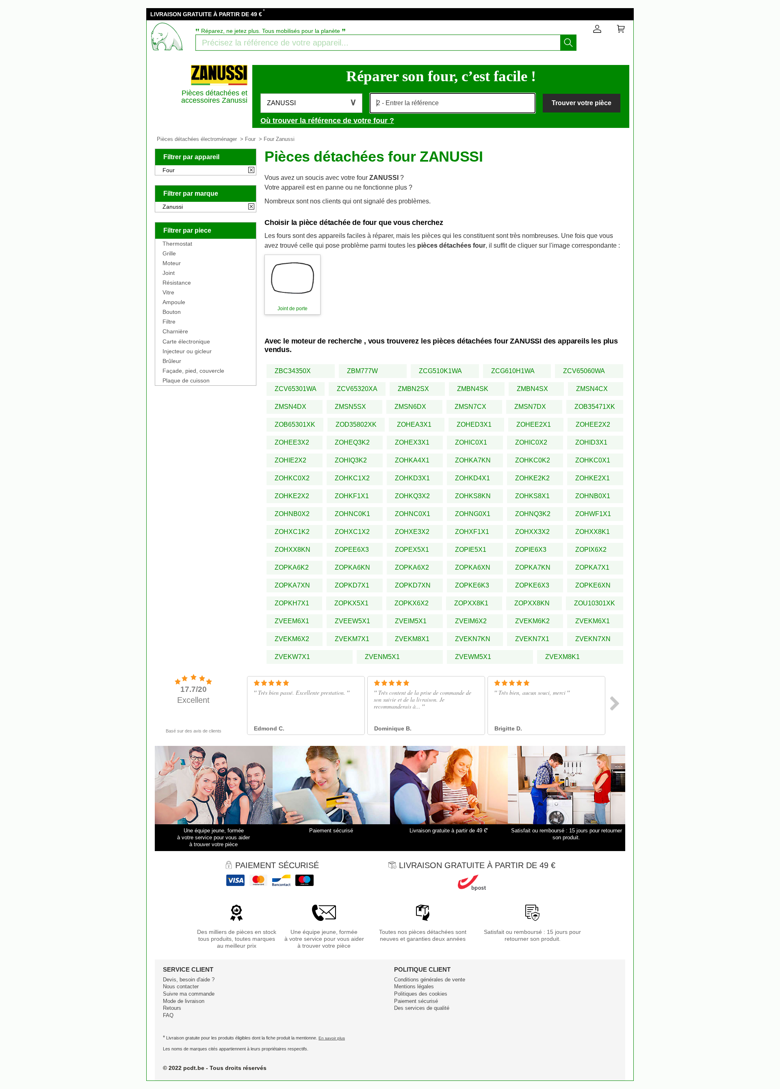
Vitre (168, 292)
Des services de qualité (421, 1008)
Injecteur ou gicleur (187, 351)
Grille (169, 253)
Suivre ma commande (188, 994)
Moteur (171, 263)
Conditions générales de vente (429, 980)
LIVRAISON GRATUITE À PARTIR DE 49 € (206, 14)
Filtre (169, 321)
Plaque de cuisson (186, 380)
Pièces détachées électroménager (197, 139)
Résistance (176, 282)
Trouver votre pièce (581, 102)
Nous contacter (181, 986)
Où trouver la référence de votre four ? (327, 121)
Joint (168, 273)
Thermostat (177, 243)
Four (250, 139)
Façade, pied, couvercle (193, 370)
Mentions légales (414, 986)
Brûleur (171, 361)
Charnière (175, 331)
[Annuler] (251, 170)
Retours (172, 1008)
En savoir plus (331, 1038)
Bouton (171, 312)
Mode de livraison (183, 1001)
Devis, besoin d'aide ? (188, 980)
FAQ (168, 1015)
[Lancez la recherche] (568, 43)
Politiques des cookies (420, 994)
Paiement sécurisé (416, 1001)
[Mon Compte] (597, 30)
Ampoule (173, 302)
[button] (311, 103)
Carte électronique (186, 341)
